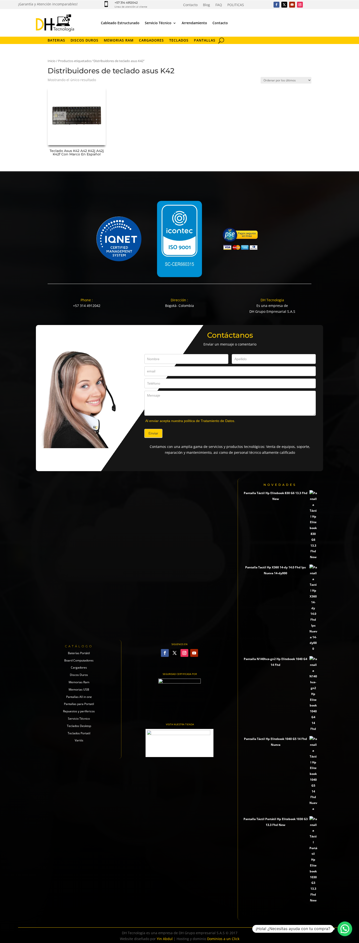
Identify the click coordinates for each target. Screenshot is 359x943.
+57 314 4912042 (126, 2)
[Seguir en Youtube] (292, 5)
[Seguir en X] (284, 5)
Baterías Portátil (79, 653)
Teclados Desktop (79, 726)
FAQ (218, 5)
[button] (345, 928)
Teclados (179, 41)
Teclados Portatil (79, 733)
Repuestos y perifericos (79, 711)
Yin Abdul (165, 938)
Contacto (190, 5)
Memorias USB (79, 689)
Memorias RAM (119, 41)
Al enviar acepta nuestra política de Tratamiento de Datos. (190, 421)
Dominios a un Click (223, 938)
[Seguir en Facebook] (276, 5)
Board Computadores (79, 660)
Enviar (153, 433)
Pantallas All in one (79, 697)
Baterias (56, 41)
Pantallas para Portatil (79, 704)
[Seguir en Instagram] (300, 5)
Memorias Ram (79, 682)
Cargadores (151, 41)
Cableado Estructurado (120, 23)
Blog (206, 5)
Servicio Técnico (158, 23)
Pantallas (204, 41)
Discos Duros (84, 41)
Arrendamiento (194, 23)
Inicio (51, 61)
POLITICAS (235, 5)
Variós (79, 740)
